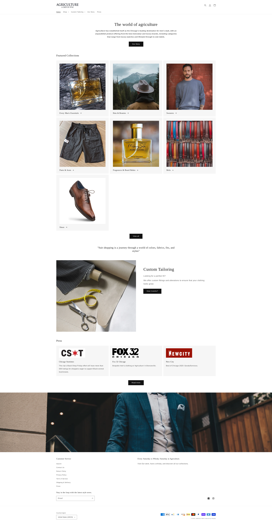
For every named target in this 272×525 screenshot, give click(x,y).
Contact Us (60, 467)
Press (58, 486)
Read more (136, 383)
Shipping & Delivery (63, 482)
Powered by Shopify (210, 518)
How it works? (152, 291)
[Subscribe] (92, 498)
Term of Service (62, 479)
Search (59, 464)
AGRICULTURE (200, 518)
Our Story (136, 44)
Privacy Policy (61, 475)
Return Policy (61, 471)
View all (136, 236)
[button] (66, 12)
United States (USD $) (65, 517)
